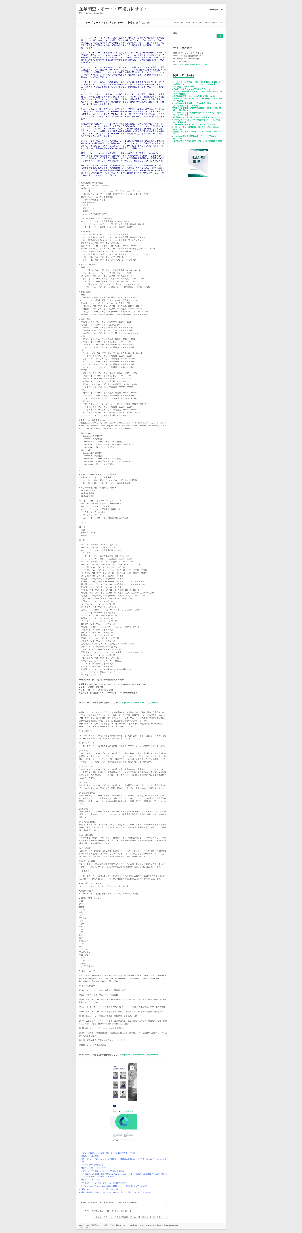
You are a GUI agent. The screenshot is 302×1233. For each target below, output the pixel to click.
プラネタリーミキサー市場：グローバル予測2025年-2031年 (103, 1183)
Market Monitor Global (113, 1202)
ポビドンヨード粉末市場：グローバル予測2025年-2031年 (102, 1171)
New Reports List (216, 9)
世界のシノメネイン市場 (90, 1180)
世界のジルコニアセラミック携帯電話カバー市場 (99, 1189)
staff (84, 1202)
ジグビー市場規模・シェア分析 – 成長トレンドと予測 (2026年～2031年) (108, 1153)
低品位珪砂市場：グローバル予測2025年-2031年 (194, 96)
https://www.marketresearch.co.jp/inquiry (140, 702)
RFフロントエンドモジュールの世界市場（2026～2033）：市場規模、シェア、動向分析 (114, 1186)
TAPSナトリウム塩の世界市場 (92, 1165)
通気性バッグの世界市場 (90, 1156)
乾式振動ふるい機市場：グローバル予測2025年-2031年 (196, 117)
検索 (175, 33)
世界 (124, 1202)
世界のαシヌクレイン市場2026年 (93, 1168)
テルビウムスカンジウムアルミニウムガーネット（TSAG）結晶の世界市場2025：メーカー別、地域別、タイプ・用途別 (197, 91)
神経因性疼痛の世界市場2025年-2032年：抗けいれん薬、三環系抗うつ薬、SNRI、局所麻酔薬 (116, 1192)
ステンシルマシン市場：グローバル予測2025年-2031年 (106, 1211)
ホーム (181, 22)
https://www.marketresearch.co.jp (193, 64)
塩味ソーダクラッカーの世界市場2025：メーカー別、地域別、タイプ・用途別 (130, 1217)
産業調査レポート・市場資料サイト (113, 8)
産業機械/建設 (132, 1202)
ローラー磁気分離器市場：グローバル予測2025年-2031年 (197, 124)
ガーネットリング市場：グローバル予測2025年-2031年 (196, 82)
